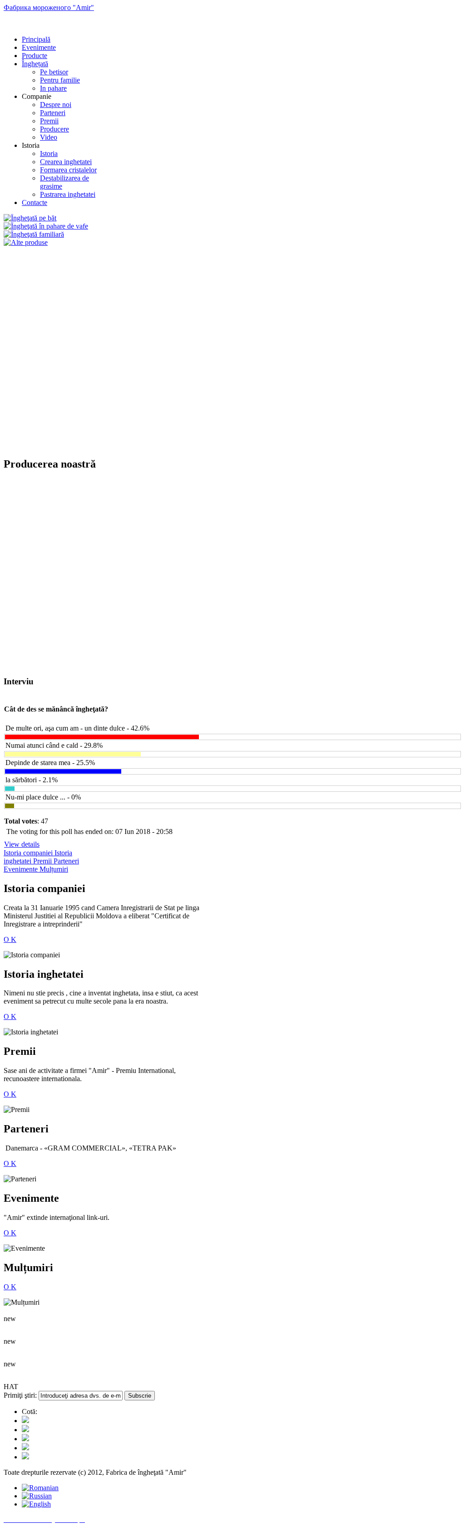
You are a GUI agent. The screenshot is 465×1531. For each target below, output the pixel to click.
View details (22, 844)
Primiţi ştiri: (20, 1395)
